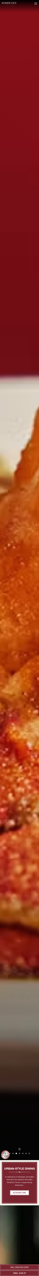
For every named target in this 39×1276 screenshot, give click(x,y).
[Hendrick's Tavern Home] (9, 4)
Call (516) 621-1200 (19, 1267)
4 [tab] (19, 1258)
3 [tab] (16, 1258)
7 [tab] (29, 1258)
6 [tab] (26, 1258)
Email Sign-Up (19, 1273)
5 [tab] (23, 1258)
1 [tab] (10, 1258)
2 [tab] (13, 1258)
